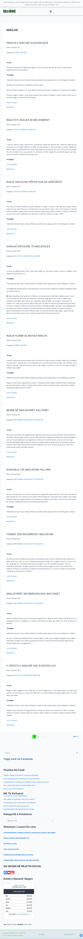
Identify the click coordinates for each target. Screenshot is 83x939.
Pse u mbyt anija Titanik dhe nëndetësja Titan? (19, 785)
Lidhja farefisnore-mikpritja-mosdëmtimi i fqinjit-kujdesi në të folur (26, 782)
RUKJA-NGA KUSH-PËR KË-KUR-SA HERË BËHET (34, 181)
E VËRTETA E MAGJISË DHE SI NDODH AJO (31, 665)
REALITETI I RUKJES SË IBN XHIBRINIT (28, 119)
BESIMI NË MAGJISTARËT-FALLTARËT (27, 410)
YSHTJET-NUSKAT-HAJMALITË (25, 130)
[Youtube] (9, 872)
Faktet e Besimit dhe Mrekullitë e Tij (16, 838)
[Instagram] (12, 872)
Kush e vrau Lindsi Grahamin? (14, 789)
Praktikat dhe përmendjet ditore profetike (18, 855)
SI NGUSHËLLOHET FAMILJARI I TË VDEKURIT (20, 803)
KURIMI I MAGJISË (20, 52)
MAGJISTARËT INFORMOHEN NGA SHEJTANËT (33, 593)
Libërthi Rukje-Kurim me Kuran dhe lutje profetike (21, 860)
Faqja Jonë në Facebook (18, 758)
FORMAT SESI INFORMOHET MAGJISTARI (29, 534)
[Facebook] (5, 872)
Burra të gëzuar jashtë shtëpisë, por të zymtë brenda (21, 779)
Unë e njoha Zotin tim (11, 849)
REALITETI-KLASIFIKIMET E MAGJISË (27, 256)
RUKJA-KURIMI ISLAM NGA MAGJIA (26, 335)
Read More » (10, 107)
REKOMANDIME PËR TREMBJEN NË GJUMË (19, 809)
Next (76, 736)
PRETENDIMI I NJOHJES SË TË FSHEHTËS (28, 420)
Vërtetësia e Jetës (10, 844)
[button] (50, 11)
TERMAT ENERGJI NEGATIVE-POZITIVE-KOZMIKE (21, 775)
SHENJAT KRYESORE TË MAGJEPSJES (28, 246)
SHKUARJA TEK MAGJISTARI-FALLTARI (28, 469)
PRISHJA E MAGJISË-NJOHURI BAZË (27, 42)
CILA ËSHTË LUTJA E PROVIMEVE (15, 796)
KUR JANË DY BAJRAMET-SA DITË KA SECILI (19, 799)
